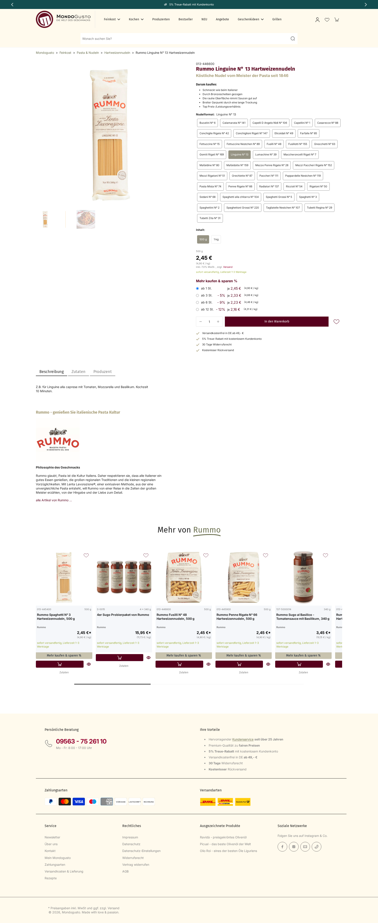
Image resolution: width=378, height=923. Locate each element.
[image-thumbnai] (45, 219)
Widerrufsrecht (133, 858)
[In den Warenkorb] (60, 664)
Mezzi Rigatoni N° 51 (212, 175)
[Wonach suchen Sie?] (293, 38)
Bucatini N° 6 (207, 122)
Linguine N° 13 (239, 154)
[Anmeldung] (317, 19)
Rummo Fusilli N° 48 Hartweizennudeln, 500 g (175, 616)
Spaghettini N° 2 (209, 207)
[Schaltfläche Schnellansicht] (88, 664)
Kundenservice (243, 739)
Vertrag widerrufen (135, 864)
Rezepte (51, 878)
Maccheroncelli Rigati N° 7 (300, 154)
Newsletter (52, 837)
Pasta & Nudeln (88, 52)
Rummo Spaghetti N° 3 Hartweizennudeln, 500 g (56, 616)
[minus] (200, 321)
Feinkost (65, 52)
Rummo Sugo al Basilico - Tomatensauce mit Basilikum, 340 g (302, 616)
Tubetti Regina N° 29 (319, 207)
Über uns (51, 844)
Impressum (130, 837)
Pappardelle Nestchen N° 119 (303, 175)
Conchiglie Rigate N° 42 (214, 133)
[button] (277, 322)
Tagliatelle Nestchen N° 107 (283, 207)
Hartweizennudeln (117, 52)
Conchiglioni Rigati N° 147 (252, 133)
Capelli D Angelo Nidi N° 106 (269, 122)
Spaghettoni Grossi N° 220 (242, 207)
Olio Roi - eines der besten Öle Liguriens (228, 851)
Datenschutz (131, 844)
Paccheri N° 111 (268, 175)
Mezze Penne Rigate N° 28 (271, 165)
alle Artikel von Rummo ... (54, 500)
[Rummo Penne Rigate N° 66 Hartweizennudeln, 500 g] (243, 577)
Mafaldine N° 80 (209, 165)
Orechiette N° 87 (242, 175)
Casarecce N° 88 (327, 122)
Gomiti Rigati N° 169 (212, 154)
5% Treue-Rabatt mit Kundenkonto (191, 4)
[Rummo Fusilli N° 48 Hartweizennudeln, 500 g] (184, 577)
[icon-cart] (336, 19)
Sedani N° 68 (207, 197)
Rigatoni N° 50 (318, 186)
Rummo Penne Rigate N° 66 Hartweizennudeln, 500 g (237, 616)
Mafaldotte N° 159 (237, 165)
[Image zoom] (109, 135)
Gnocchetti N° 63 (324, 144)
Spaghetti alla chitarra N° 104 (240, 197)
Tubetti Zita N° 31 (210, 218)
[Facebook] (282, 847)
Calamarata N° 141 (233, 122)
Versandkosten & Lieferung (64, 871)
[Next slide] (366, 5)
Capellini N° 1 (302, 122)
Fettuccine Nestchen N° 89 (243, 144)
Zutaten (64, 672)
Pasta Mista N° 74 (210, 186)
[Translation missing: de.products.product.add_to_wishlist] (327, 19)
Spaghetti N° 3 (308, 197)
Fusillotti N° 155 (297, 144)
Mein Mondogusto (58, 858)
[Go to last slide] (12, 5)
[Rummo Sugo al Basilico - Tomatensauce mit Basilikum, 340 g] (303, 577)
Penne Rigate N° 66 (240, 186)
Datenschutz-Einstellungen (141, 851)
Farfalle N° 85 (308, 133)
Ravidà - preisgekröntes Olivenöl (223, 837)
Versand (228, 266)
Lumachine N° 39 (265, 154)
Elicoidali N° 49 (284, 133)
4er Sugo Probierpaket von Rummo (123, 614)
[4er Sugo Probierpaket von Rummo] (124, 577)
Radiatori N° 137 (269, 186)
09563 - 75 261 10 (81, 741)
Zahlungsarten (55, 864)
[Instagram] (294, 847)
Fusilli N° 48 (274, 144)
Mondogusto (45, 52)
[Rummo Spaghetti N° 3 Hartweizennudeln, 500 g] (64, 577)
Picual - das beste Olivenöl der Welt (225, 844)
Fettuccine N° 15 (210, 144)
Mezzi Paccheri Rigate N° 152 (313, 165)
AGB (125, 871)
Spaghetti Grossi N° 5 (279, 197)
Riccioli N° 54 (294, 186)
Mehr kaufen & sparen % (64, 655)
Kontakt (50, 851)
